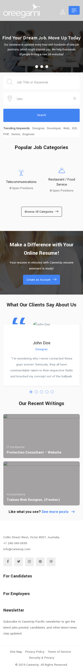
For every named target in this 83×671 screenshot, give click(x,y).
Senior (15, 134)
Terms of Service (59, 652)
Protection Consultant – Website (34, 452)
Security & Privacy (41, 658)
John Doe (41, 343)
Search (41, 115)
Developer (54, 128)
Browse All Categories (39, 212)
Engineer (29, 134)
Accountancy (16, 494)
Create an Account (38, 280)
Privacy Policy (34, 652)
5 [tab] (52, 392)
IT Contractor (16, 447)
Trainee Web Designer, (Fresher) (33, 499)
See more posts (55, 512)
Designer (38, 128)
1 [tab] (31, 392)
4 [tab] (47, 392)
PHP (6, 134)
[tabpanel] (41, 351)
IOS (74, 128)
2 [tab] (36, 392)
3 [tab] (41, 392)
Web (66, 128)
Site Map (16, 652)
